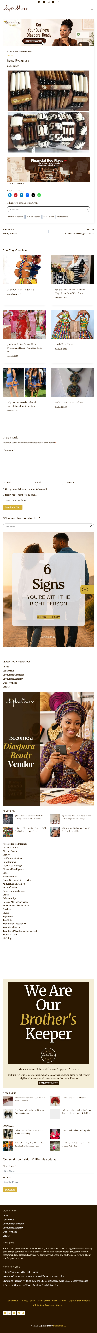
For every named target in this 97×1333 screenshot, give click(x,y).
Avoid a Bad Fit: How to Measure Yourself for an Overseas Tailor (33, 1276)
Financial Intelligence (13, 869)
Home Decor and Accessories (17, 880)
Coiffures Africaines (12, 858)
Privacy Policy (28, 1300)
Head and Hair (10, 876)
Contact (6, 686)
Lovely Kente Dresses (64, 344)
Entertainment (10, 862)
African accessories (16, 217)
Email (39, 482)
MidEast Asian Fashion (14, 884)
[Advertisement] (48, 959)
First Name (8, 1166)
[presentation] (24, 269)
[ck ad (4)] (48, 32)
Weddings (7, 938)
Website (70, 482)
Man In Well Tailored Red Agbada (76, 1130)
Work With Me (10, 683)
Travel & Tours (10, 934)
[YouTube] (53, 2)
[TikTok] (58, 2)
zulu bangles (62, 217)
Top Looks (8, 916)
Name (7, 482)
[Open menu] (92, 9)
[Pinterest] (39, 2)
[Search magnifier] (87, 209)
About (6, 666)
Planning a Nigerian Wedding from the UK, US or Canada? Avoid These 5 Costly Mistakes (45, 1281)
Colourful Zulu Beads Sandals (20, 289)
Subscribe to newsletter (15, 500)
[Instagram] (48, 2)
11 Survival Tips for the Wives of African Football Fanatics (30, 1285)
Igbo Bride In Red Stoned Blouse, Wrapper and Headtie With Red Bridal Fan (24, 348)
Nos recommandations (14, 891)
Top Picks (7, 920)
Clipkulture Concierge (13, 674)
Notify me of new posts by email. (21, 495)
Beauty (6, 854)
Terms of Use (43, 1300)
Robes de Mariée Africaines (16, 905)
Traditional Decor (11, 927)
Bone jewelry (48, 217)
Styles (10, 56)
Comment (9, 450)
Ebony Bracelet (10, 231)
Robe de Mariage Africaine (15, 902)
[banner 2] (48, 169)
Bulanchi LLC (59, 1325)
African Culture (10, 847)
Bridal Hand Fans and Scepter (74, 1097)
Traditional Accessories (14, 923)
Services (7, 909)
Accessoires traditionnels (15, 844)
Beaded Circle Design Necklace (79, 231)
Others (6, 894)
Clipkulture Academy (13, 679)
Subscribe (10, 1189)
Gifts (5, 873)
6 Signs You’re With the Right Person (21, 1272)
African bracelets (33, 217)
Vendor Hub (8, 670)
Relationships (9, 898)
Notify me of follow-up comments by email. (26, 489)
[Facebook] (44, 2)
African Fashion (10, 851)
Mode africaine (10, 887)
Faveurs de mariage (12, 865)
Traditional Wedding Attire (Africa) (20, 931)
